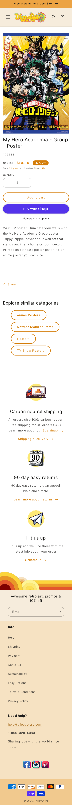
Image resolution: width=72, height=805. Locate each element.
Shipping (13, 168)
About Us (14, 664)
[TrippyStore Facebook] (27, 767)
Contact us (33, 560)
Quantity (8, 174)
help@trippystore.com (25, 724)
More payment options (36, 218)
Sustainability (53, 430)
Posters (23, 339)
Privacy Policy (18, 701)
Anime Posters (28, 315)
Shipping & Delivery (33, 439)
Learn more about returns (33, 499)
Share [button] (12, 284)
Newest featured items (35, 327)
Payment (14, 655)
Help (11, 637)
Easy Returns (17, 683)
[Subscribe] (59, 612)
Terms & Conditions (21, 692)
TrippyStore (41, 800)
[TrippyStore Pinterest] (45, 767)
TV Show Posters (31, 350)
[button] (8, 17)
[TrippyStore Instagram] (36, 767)
